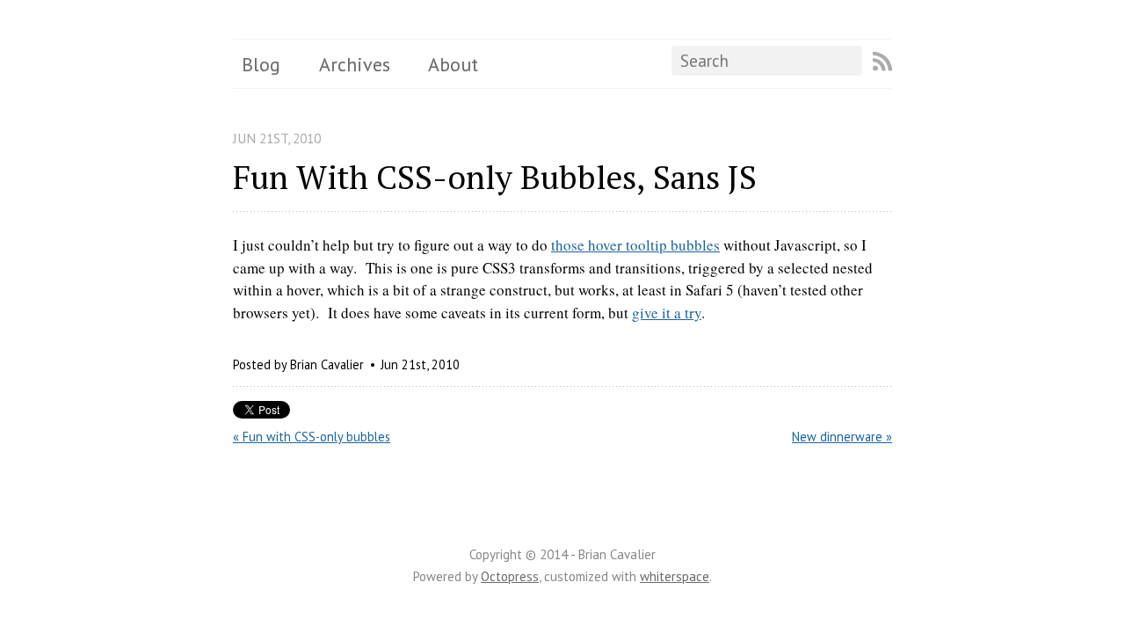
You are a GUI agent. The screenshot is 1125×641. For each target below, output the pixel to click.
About (453, 64)
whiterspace (674, 576)
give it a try (666, 312)
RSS (882, 61)
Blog (261, 64)
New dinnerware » (842, 436)
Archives (354, 64)
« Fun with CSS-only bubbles (311, 436)
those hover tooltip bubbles (635, 245)
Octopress (510, 576)
